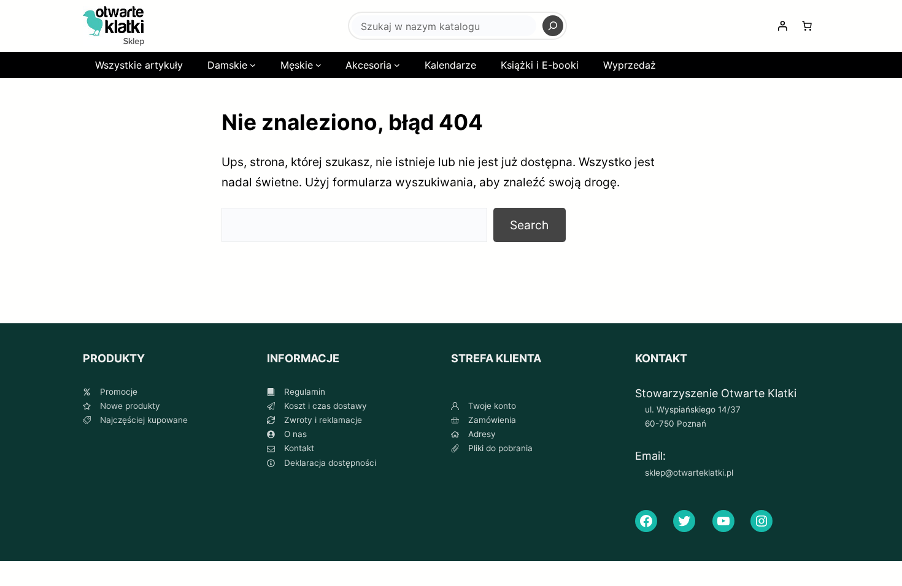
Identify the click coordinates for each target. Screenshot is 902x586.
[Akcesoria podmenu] (397, 65)
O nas (295, 434)
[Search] (552, 25)
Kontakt (299, 448)
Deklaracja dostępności (330, 463)
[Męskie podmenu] (318, 65)
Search (529, 225)
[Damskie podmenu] (253, 65)
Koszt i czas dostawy (325, 406)
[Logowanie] (782, 25)
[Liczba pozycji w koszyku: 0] (807, 25)
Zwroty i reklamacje (323, 420)
